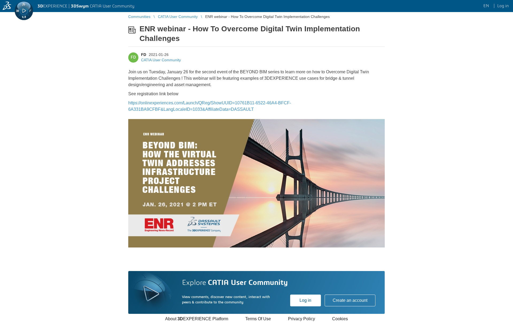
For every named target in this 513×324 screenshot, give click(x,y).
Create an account (350, 300)
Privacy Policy (301, 319)
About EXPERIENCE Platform (196, 319)
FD (143, 54)
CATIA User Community (161, 60)
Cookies (340, 319)
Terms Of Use (258, 319)
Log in (305, 300)
